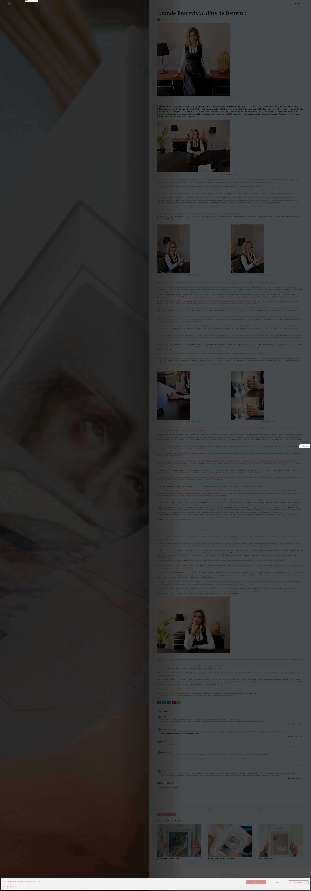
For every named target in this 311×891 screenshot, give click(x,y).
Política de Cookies (7, 886)
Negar (277, 882)
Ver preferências (298, 882)
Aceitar (256, 882)
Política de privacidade (19, 886)
